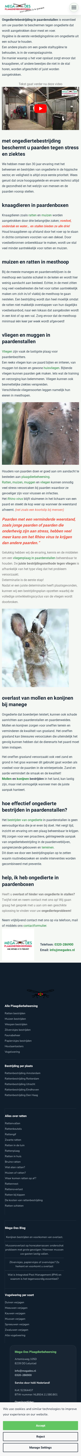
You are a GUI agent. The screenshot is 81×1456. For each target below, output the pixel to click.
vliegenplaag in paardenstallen (34, 558)
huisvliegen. (52, 368)
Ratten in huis (13, 1156)
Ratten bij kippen (15, 1194)
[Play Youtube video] (40, 108)
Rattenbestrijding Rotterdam (22, 1078)
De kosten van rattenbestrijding (24, 1200)
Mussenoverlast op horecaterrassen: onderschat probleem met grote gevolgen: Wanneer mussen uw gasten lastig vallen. (34, 1250)
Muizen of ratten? (15, 1172)
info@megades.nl (62, 950)
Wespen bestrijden (16, 1024)
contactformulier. (35, 926)
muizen (46, 215)
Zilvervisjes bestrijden (18, 1029)
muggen (29, 482)
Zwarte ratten (13, 1139)
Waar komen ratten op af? (20, 1178)
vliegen (45, 482)
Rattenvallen (12, 1123)
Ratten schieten (14, 1205)
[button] (74, 7)
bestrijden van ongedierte (24, 820)
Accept (40, 1425)
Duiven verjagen (14, 1302)
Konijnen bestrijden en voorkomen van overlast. (34, 1237)
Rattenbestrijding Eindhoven (22, 1089)
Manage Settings (40, 1447)
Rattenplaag (12, 1150)
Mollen (7, 779)
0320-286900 (63, 944)
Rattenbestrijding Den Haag (21, 1095)
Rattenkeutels (13, 1128)
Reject (40, 1436)
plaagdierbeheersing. (35, 477)
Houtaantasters (14, 1046)
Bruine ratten (13, 1161)
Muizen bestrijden (15, 1018)
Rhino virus (15, 499)
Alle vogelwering (15, 1335)
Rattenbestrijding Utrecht (20, 1084)
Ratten (6, 482)
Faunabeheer (12, 1035)
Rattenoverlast (14, 1189)
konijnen (23, 779)
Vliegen (7, 351)
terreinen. (48, 847)
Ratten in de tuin (15, 1145)
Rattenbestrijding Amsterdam (22, 1073)
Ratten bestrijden (15, 1013)
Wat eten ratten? (15, 1167)
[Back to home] (23, 7)
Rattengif (10, 1134)
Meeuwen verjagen (16, 1308)
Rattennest (11, 1183)
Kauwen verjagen (15, 1313)
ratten (33, 215)
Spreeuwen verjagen (17, 1324)
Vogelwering (12, 1051)
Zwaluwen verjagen (16, 1329)
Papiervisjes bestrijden (18, 1040)
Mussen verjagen (15, 1318)
